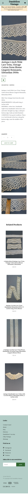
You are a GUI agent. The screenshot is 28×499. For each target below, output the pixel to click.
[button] (3, 3)
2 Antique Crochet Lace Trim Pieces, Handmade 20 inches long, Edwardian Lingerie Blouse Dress (14, 351)
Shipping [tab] (11, 85)
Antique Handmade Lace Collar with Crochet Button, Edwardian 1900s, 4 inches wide (14, 395)
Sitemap (5, 439)
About (4, 427)
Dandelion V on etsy (9, 434)
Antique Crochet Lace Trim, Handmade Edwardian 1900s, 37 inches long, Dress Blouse (14, 307)
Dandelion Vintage (14, 3)
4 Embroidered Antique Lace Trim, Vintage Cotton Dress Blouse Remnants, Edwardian (14, 263)
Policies (5, 432)
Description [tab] (4, 85)
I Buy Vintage (7, 436)
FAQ (4, 429)
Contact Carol (7, 425)
